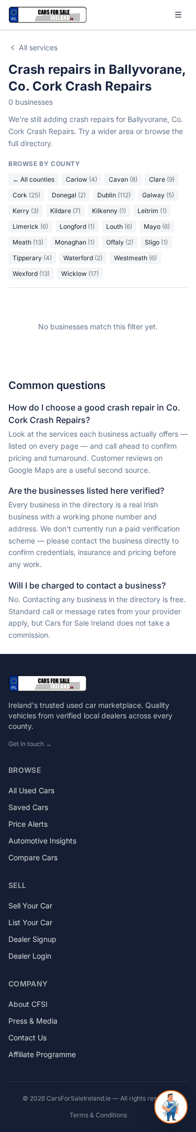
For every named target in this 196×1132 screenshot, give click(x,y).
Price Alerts (28, 823)
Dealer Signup (32, 939)
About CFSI (28, 1004)
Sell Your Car (30, 905)
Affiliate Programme (42, 1054)
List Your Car (30, 922)
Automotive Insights (42, 840)
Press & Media (32, 1020)
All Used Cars (31, 790)
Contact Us (27, 1037)
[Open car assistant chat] (171, 1107)
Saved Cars (28, 807)
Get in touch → (30, 744)
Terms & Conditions (98, 1115)
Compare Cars (32, 857)
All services (38, 47)
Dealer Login (29, 955)
